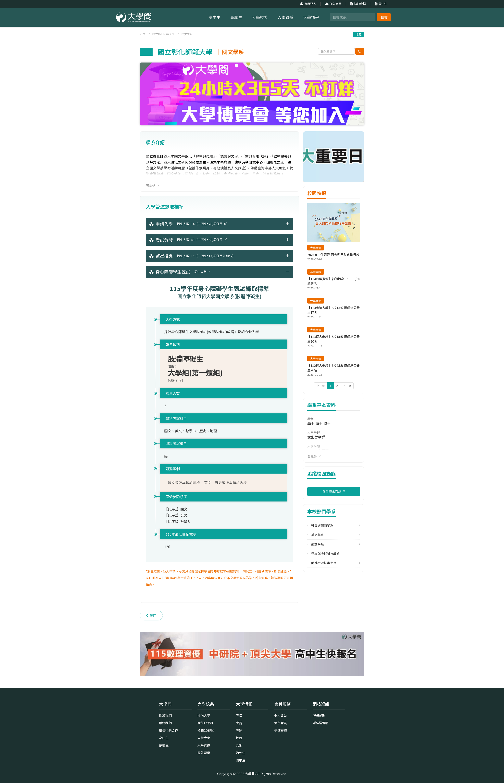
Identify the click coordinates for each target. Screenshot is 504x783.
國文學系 (187, 34)
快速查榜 (360, 4)
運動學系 (317, 544)
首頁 (142, 34)
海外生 (240, 753)
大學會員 (280, 723)
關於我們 (165, 716)
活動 (239, 745)
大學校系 (260, 17)
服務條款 (319, 716)
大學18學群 (205, 723)
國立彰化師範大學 (163, 34)
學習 (239, 723)
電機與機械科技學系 (325, 553)
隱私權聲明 (320, 723)
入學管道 (285, 17)
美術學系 (317, 535)
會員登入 (310, 4)
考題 (239, 730)
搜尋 (384, 17)
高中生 (214, 17)
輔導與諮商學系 (322, 525)
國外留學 (203, 753)
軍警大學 (203, 738)
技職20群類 (205, 730)
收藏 (358, 34)
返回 (153, 615)
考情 (239, 716)
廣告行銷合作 (168, 730)
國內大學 (203, 716)
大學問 (250, 774)
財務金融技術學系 (323, 563)
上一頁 (321, 386)
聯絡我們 (165, 723)
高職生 (236, 17)
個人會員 (280, 716)
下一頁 (347, 386)
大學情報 (311, 17)
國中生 (382, 4)
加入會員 (335, 4)
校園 (239, 738)
